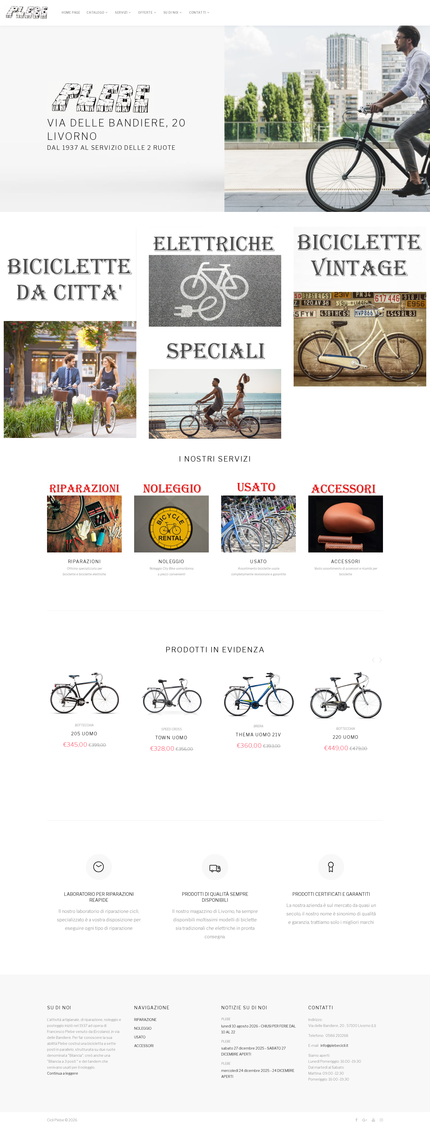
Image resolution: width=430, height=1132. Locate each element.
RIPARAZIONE (145, 1019)
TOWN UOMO (84, 737)
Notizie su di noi (244, 1007)
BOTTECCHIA (258, 729)
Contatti (197, 12)
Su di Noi (170, 12)
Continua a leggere (62, 1073)
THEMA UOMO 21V (171, 734)
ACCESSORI (345, 561)
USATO (258, 561)
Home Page (71, 12)
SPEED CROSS (84, 729)
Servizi (121, 12)
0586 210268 (336, 1035)
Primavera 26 (346, 738)
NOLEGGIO (171, 561)
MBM (345, 729)
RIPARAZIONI (84, 561)
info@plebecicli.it (334, 1045)
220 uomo (258, 737)
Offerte (145, 12)
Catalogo (95, 12)
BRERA (171, 726)
